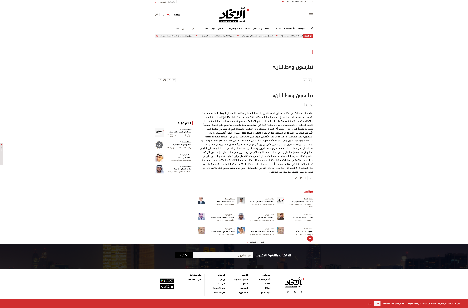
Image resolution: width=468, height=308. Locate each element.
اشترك (184, 255)
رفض (369, 303)
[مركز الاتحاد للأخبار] (234, 14)
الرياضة (267, 28)
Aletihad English (195, 279)
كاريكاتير (221, 275)
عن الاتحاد (220, 283)
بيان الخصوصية (219, 288)
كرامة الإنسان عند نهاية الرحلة (181, 145)
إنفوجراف (244, 288)
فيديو (220, 28)
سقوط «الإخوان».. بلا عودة (182, 169)
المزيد (205, 28)
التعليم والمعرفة (235, 28)
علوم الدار (301, 28)
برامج (213, 28)
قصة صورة (243, 292)
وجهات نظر (258, 28)
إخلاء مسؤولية (196, 275)
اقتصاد (277, 28)
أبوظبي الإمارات (292, 1)
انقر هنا (410, 304)
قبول (377, 303)
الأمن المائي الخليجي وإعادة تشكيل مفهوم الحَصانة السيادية (180, 132)
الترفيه (247, 28)
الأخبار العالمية (289, 28)
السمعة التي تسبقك (184, 157)
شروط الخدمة (219, 292)
